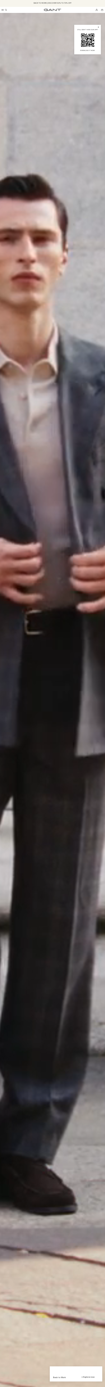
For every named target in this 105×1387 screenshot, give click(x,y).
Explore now (89, 1377)
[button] (2, 10)
